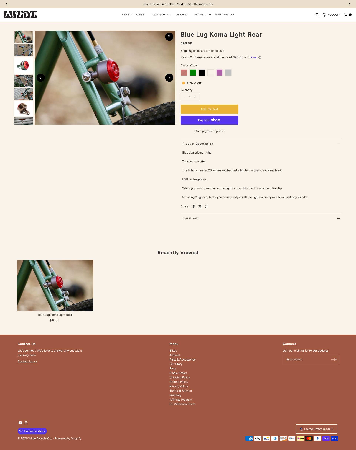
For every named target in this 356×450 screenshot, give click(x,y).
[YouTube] (20, 423)
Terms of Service (181, 390)
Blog (173, 368)
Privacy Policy (179, 386)
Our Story (176, 364)
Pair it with (191, 218)
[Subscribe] (333, 359)
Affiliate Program (181, 399)
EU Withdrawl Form (182, 404)
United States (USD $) (319, 429)
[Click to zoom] (169, 37)
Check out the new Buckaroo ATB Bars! (178, 4)
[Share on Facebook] (193, 206)
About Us (201, 14)
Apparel (182, 14)
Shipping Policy (180, 377)
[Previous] (6, 4)
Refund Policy (179, 382)
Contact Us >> (27, 361)
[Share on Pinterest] (206, 206)
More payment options (209, 131)
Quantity (186, 90)
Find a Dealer (224, 14)
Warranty (175, 395)
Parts (140, 14)
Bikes (126, 14)
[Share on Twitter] (200, 206)
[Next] (349, 4)
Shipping (186, 51)
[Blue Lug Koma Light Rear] (55, 285)
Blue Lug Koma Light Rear (55, 315)
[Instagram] (26, 423)
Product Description (198, 143)
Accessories (160, 14)
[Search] (317, 14)
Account (334, 14)
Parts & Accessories (182, 359)
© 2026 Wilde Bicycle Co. (35, 438)
